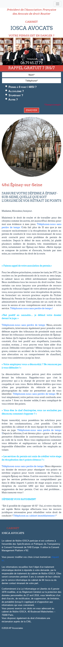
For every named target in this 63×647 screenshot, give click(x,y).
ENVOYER (31, 110)
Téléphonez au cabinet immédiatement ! (34, 515)
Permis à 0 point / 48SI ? (22, 87)
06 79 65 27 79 (31, 63)
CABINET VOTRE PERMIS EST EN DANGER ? (31, 28)
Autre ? (13, 99)
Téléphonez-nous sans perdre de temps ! (31, 308)
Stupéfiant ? (15, 95)
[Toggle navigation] (57, 4)
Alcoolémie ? (16, 91)
